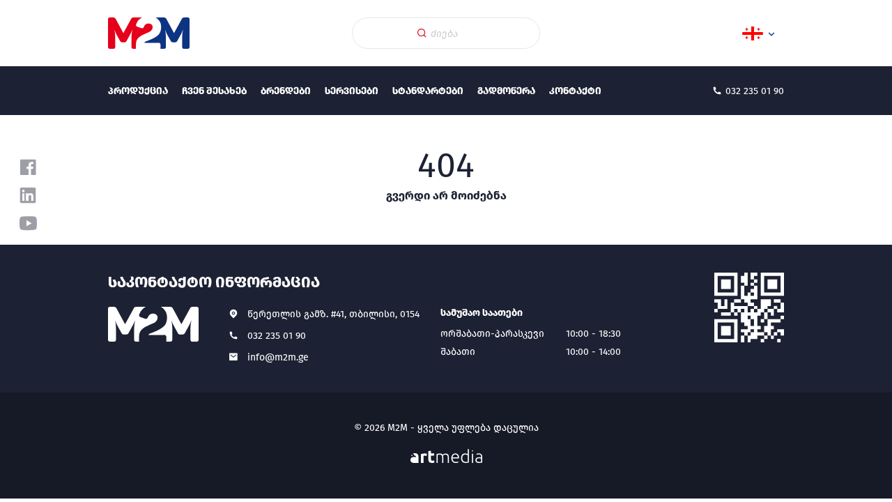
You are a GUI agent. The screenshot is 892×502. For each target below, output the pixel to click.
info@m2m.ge (278, 357)
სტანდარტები (427, 91)
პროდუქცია (138, 91)
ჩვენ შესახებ (214, 91)
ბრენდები (286, 91)
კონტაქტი (575, 91)
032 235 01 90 (276, 336)
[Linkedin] (27, 195)
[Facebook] (27, 167)
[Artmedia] (446, 456)
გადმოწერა (506, 91)
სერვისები (351, 91)
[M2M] (149, 33)
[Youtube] (27, 223)
